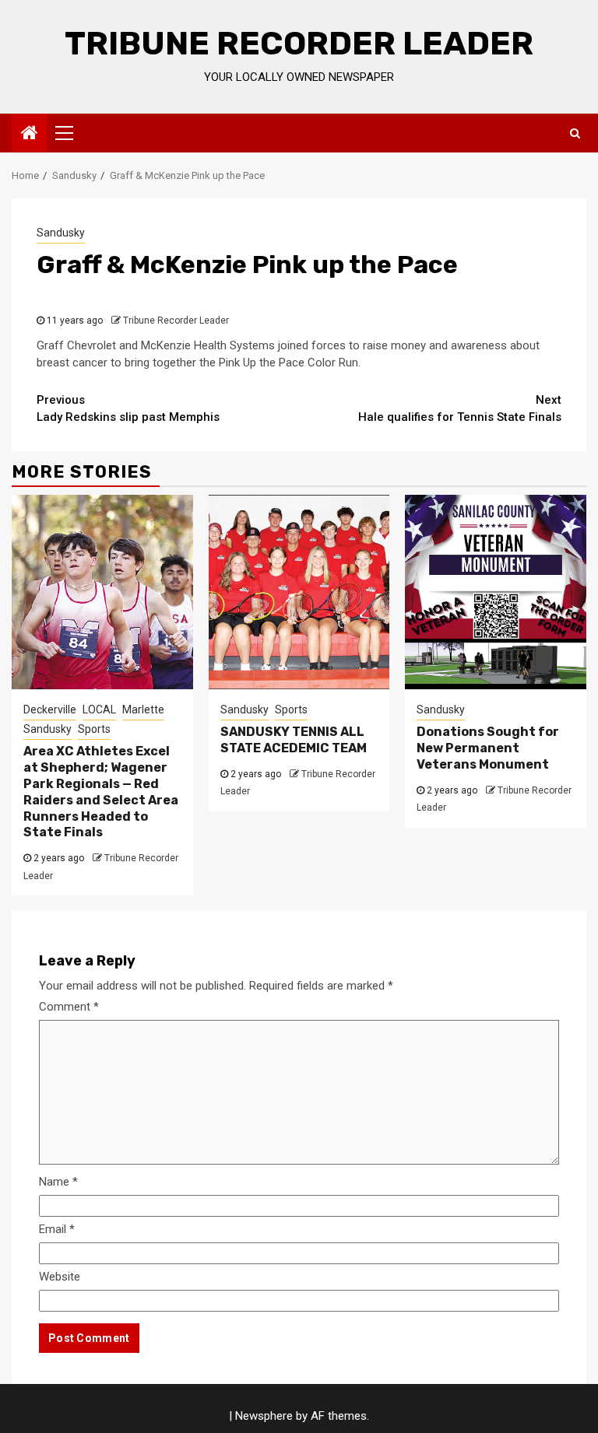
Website (59, 1277)
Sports (94, 729)
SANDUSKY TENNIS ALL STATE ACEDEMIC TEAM (293, 739)
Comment (69, 1007)
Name (58, 1182)
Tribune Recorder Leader (299, 43)
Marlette (143, 709)
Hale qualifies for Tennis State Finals (459, 409)
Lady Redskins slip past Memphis (128, 409)
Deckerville (49, 709)
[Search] (575, 133)
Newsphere (264, 1416)
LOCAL (99, 709)
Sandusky (61, 232)
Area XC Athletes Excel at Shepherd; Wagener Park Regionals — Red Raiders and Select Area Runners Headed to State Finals (100, 791)
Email (57, 1229)
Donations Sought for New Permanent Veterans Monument (488, 748)
